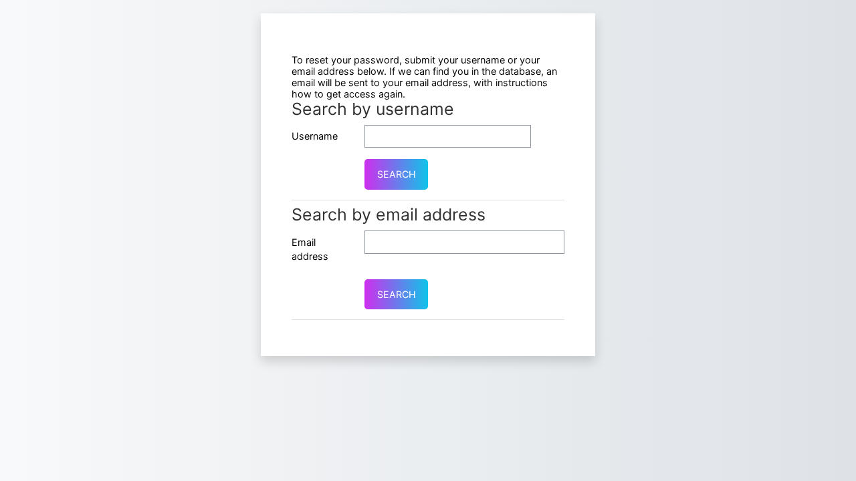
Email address (310, 249)
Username (315, 136)
